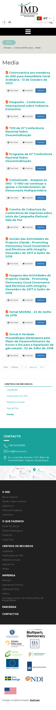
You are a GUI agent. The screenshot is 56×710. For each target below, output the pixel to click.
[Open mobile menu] (28, 32)
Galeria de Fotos (10, 589)
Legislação (12, 389)
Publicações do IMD (17, 396)
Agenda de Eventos (12, 584)
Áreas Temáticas (10, 526)
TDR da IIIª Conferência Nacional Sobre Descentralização (24, 131)
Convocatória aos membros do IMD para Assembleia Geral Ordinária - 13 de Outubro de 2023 (27, 78)
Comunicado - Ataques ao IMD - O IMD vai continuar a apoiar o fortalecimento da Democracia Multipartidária (26, 185)
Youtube (10, 22)
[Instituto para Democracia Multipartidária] (28, 9)
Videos (5, 593)
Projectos (7, 535)
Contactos (7, 514)
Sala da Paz (13, 408)
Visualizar (29, 90)
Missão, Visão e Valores (14, 501)
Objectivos (7, 506)
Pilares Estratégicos (12, 530)
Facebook (4, 22)
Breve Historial (9, 497)
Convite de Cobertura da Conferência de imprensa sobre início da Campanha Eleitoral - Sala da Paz (28, 215)
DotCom (35, 700)
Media (10, 414)
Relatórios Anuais (16, 402)
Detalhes (40, 90)
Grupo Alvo (8, 539)
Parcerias (9, 607)
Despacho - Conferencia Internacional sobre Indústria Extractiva (26, 105)
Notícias (6, 580)
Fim (42, 367)
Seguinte (33, 367)
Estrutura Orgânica (12, 510)
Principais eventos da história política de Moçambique (23, 599)
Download (13, 90)
